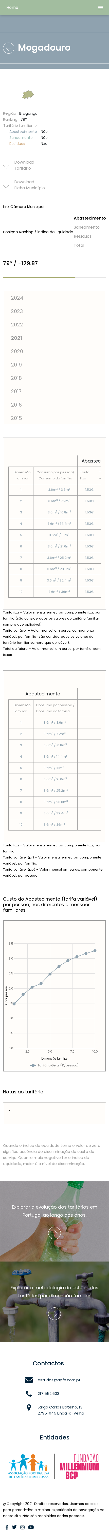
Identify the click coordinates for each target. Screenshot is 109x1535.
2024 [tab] (17, 297)
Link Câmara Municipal (23, 206)
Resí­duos (83, 236)
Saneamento (87, 227)
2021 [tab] (16, 338)
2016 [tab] (16, 404)
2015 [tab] (16, 418)
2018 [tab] (16, 378)
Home (12, 7)
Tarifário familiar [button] (18, 125)
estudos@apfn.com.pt (59, 1380)
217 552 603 (48, 1393)
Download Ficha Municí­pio (29, 185)
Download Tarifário (24, 165)
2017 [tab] (16, 391)
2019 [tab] (16, 364)
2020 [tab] (17, 351)
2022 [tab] (17, 324)
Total (79, 245)
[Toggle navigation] (100, 7)
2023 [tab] (17, 311)
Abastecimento (90, 218)
